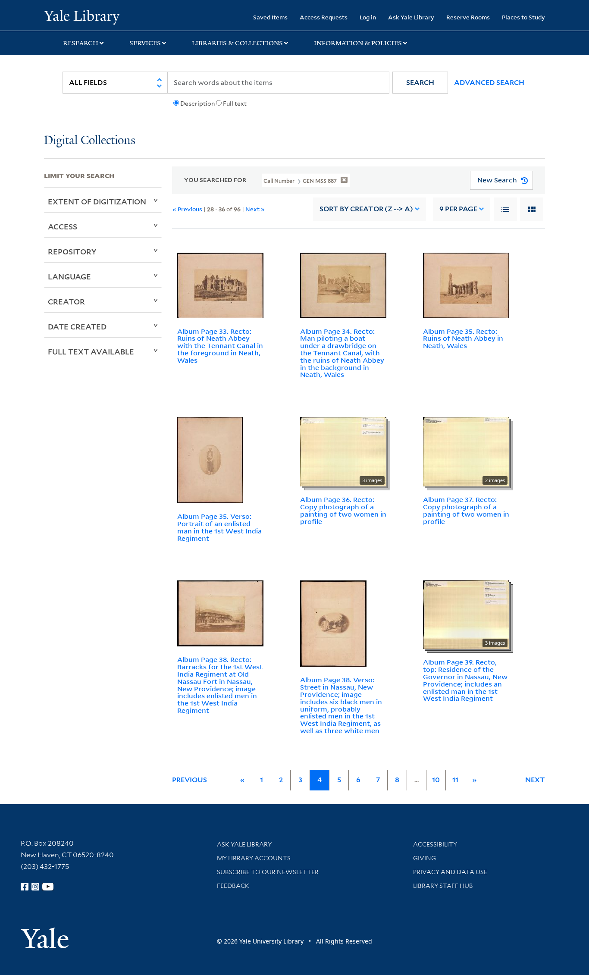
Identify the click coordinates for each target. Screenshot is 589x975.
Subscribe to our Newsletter (268, 871)
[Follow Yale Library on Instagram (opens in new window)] (35, 886)
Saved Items (270, 17)
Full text (235, 103)
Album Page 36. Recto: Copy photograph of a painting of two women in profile (343, 510)
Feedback (233, 885)
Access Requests (324, 17)
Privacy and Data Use (450, 871)
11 (455, 780)
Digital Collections (89, 140)
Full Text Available (91, 351)
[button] (420, 83)
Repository (72, 251)
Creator (66, 301)
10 (436, 780)
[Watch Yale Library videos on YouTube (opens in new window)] (47, 886)
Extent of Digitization (97, 201)
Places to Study (523, 17)
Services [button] (145, 43)
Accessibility (435, 844)
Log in (368, 17)
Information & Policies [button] (358, 43)
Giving (424, 858)
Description (197, 103)
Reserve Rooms (468, 17)
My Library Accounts (254, 858)
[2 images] (466, 451)
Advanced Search (489, 82)
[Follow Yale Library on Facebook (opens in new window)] (24, 886)
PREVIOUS (189, 780)
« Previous (187, 209)
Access (62, 226)
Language (69, 276)
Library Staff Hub (443, 885)
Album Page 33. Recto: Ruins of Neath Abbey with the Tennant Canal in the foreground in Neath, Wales (220, 345)
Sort (366, 209)
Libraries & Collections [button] (237, 43)
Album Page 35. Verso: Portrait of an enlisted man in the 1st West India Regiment (219, 527)
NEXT (535, 780)
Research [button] (80, 43)
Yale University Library (81, 16)
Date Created (77, 326)
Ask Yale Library (411, 17)
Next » (255, 209)
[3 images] (343, 451)
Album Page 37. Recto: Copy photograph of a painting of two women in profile (466, 510)
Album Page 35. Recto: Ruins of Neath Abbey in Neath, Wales (463, 338)
